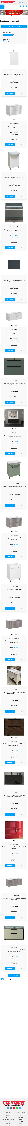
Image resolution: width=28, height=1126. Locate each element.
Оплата (20, 1119)
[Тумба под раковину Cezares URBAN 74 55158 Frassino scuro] (14, 727)
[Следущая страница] (16, 979)
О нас (20, 1115)
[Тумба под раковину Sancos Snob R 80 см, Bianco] (14, 109)
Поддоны (7, 1123)
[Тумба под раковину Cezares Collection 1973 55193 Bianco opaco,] (14, 675)
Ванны (7, 1115)
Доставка (20, 1117)
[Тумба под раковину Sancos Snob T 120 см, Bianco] (14, 315)
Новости (20, 1123)
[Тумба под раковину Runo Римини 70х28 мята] (14, 469)
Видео (20, 1125)
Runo (16, 184)
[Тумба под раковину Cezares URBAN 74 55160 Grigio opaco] (14, 366)
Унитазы (7, 1117)
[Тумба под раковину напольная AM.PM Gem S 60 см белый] (14, 57)
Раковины (7, 1125)
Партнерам (20, 1121)
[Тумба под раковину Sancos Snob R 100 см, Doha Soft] (14, 624)
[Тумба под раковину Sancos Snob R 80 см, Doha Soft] (14, 521)
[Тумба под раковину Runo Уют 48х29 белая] (14, 160)
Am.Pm (16, 81)
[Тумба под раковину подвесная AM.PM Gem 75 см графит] (14, 263)
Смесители (7, 1121)
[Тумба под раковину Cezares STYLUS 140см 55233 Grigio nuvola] (14, 212)
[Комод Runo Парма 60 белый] (14, 572)
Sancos (16, 132)
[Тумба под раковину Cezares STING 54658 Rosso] (14, 830)
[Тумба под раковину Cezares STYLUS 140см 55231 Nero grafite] (14, 418)
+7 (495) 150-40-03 (22, 2)
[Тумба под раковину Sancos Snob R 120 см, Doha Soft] (14, 881)
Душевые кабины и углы (7, 1119)
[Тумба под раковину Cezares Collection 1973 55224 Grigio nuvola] (14, 778)
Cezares (16, 235)
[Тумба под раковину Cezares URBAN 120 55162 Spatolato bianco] (14, 933)
